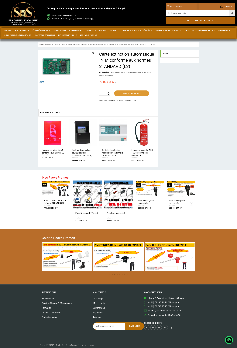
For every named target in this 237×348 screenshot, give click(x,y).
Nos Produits (21, 30)
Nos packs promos (88, 35)
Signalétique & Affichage (167, 30)
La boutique (98, 298)
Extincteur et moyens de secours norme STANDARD (130, 72)
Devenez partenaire (67, 35)
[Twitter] (153, 327)
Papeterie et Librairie (45, 35)
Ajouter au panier (132, 93)
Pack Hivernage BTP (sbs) (86, 213)
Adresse (97, 317)
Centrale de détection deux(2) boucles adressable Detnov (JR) (82, 153)
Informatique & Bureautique (17, 35)
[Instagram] (165, 327)
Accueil (8, 30)
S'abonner (134, 326)
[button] (44, 257)
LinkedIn (120, 101)
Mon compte (99, 303)
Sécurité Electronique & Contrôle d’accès (130, 30)
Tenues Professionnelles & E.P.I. (198, 30)
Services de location (96, 30)
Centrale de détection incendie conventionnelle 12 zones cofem (112, 153)
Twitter (111, 101)
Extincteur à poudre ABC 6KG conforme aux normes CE (142, 153)
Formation (223, 30)
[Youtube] (171, 327)
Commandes (99, 308)
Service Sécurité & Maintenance (68, 30)
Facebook (103, 101)
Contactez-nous (49, 317)
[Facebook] (146, 327)
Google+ (128, 101)
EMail (136, 101)
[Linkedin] (159, 327)
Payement (98, 312)
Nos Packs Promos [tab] (55, 177)
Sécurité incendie (40, 30)
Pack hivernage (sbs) (116, 213)
